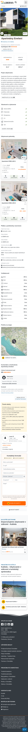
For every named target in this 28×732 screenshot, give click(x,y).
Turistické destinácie (6, 671)
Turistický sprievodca (6, 674)
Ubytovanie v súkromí (6, 679)
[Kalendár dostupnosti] (25, 552)
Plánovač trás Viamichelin (7, 658)
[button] (14, 341)
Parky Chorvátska (5, 653)
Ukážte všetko (6, 128)
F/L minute (22, 177)
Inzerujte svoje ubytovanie (9, 704)
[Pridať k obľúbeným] (25, 529)
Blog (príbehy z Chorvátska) (8, 676)
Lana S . (6, 32)
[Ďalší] (24, 537)
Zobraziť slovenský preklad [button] (7, 392)
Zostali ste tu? (8, 50)
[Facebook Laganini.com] (2, 624)
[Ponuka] (25, 2)
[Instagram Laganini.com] (5, 624)
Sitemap (10, 639)
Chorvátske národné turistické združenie (11, 651)
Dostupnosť (14, 177)
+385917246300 (6, 445)
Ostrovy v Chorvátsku (6, 684)
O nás (2, 696)
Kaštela (3, 6)
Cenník (5, 177)
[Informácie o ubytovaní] (25, 549)
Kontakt (3, 693)
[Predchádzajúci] (4, 537)
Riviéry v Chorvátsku (6, 681)
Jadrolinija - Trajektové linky (8, 656)
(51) (25, 33)
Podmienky (4, 639)
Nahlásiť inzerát (14, 509)
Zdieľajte (23, 6)
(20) (24, 157)
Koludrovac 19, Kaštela (8, 41)
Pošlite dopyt (15, 503)
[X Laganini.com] (12, 624)
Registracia (5, 709)
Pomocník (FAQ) (5, 698)
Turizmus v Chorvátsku (7, 661)
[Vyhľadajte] (16, 2)
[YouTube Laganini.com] (9, 624)
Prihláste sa (5, 707)
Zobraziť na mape (10, 357)
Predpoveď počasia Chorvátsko (9, 648)
